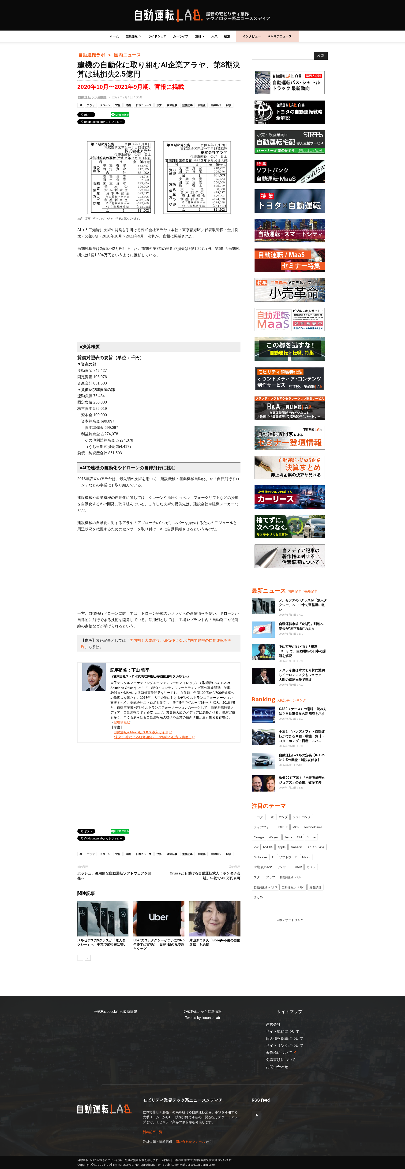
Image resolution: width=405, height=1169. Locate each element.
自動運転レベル (290, 877)
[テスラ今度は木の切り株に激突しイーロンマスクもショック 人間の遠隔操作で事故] (263, 676)
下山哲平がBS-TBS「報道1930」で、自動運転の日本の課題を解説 (302, 651)
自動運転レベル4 (292, 887)
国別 (198, 36)
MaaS (306, 857)
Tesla (288, 837)
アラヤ (91, 105)
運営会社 (273, 1024)
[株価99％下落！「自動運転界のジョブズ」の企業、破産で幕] (263, 783)
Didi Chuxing (315, 847)
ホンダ (283, 817)
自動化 (202, 105)
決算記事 (172, 105)
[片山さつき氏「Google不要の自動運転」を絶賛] (214, 918)
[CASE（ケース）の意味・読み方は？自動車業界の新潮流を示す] (263, 715)
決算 (159, 105)
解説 (228, 105)
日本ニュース (143, 105)
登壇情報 (120, 722)
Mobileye (260, 857)
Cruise (311, 837)
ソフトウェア (288, 857)
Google (259, 837)
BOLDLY (282, 827)
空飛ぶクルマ (263, 867)
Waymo (274, 837)
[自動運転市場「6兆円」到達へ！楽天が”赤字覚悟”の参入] (263, 629)
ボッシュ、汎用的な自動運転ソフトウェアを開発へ (114, 875)
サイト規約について (283, 1031)
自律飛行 (216, 105)
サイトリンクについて (284, 1046)
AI (80, 105)
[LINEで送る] (120, 114)
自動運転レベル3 (265, 887)
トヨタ (258, 817)
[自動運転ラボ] (202, 15)
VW (256, 847)
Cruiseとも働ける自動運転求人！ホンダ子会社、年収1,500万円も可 (205, 875)
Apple (282, 847)
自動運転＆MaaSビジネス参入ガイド (141, 732)
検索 (227, 36)
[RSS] (256, 1115)
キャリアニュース (279, 36)
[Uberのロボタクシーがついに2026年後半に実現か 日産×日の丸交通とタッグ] (158, 918)
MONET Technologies (307, 827)
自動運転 (131, 36)
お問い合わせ (277, 1067)
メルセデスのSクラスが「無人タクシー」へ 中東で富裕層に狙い (303, 604)
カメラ (311, 867)
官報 (117, 105)
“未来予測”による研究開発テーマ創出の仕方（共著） (152, 737)
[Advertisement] (158, 297)
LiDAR (298, 867)
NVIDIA (268, 847)
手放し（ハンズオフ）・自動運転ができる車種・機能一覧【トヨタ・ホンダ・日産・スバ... (302, 736)
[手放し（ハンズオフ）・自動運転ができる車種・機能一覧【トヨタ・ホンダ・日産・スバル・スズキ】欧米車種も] (263, 737)
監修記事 (187, 105)
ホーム (114, 36)
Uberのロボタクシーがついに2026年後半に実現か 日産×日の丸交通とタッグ (158, 944)
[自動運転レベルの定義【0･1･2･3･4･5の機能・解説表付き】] (263, 761)
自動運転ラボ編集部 (92, 97)
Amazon (296, 847)
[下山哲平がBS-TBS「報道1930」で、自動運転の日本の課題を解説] (263, 652)
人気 (214, 36)
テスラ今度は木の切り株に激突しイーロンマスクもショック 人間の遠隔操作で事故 (302, 674)
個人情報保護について (284, 1039)
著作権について (279, 1053)
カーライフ (180, 36)
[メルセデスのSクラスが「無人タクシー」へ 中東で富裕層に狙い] (102, 918)
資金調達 (315, 887)
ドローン (105, 105)
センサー (283, 867)
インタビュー (252, 36)
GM (299, 837)
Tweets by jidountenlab (202, 1018)
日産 (271, 817)
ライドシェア (157, 36)
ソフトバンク (301, 817)
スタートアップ (264, 877)
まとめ (258, 897)
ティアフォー (263, 827)
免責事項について (281, 1060)
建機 (128, 105)
